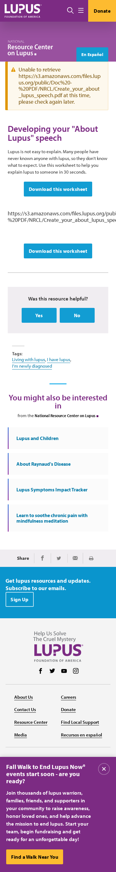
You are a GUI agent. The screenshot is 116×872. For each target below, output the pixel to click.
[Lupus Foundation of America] (23, 10)
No (77, 315)
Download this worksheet (58, 189)
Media (20, 735)
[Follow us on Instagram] (76, 671)
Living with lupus (28, 359)
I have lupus (58, 359)
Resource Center (30, 722)
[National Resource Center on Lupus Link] (30, 48)
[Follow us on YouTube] (64, 671)
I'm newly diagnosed (32, 366)
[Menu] (81, 10)
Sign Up (20, 599)
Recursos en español (81, 735)
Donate (102, 11)
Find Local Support (80, 722)
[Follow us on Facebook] (40, 671)
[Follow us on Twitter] (52, 671)
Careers (68, 697)
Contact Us (25, 709)
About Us (23, 697)
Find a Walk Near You (34, 857)
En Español (92, 54)
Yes (39, 315)
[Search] (70, 11)
